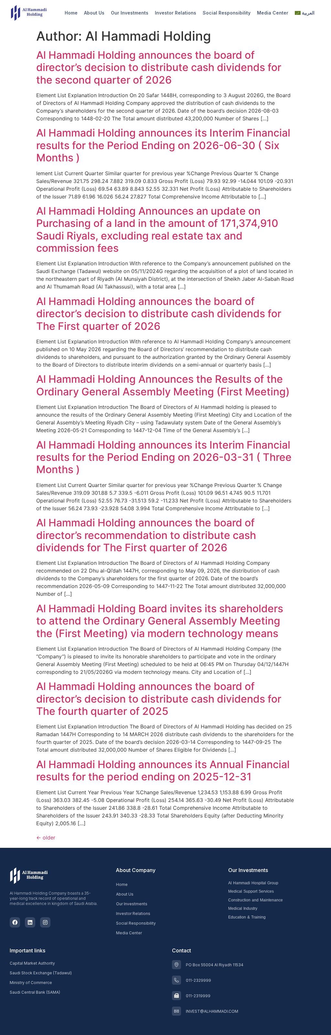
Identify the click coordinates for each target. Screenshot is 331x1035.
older (45, 837)
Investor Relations (175, 12)
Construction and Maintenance (255, 900)
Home (71, 12)
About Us (94, 12)
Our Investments (129, 12)
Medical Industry (242, 908)
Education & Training (247, 917)
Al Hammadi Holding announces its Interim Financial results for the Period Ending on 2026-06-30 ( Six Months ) (163, 145)
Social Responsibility (227, 12)
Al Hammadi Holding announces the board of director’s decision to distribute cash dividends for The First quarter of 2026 (158, 313)
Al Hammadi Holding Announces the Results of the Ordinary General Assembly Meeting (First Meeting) (163, 385)
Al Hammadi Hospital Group (253, 883)
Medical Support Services (251, 891)
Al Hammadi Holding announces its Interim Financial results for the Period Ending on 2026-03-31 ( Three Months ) (164, 457)
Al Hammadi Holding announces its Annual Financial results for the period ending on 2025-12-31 (163, 770)
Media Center (272, 12)
